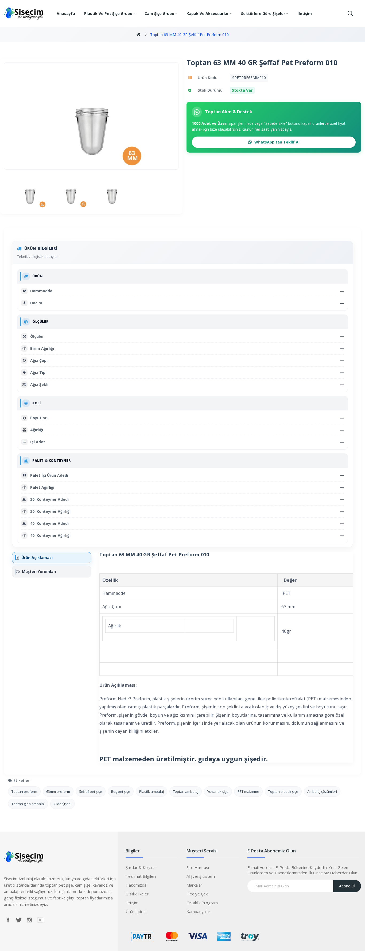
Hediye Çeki (197, 893)
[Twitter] (19, 920)
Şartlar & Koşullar (141, 867)
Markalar (194, 885)
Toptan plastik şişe (283, 791)
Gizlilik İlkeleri (137, 893)
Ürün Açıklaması (37, 557)
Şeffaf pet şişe (90, 791)
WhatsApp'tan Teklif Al (276, 142)
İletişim (132, 902)
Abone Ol (347, 885)
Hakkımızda (136, 885)
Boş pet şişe (120, 791)
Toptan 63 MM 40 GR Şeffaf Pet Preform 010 (189, 34)
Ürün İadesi (136, 911)
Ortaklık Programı (203, 902)
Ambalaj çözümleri (322, 791)
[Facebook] (8, 920)
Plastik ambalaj (151, 791)
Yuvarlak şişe (217, 791)
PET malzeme (248, 791)
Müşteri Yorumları (39, 571)
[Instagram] (29, 920)
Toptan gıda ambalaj (28, 803)
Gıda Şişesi (62, 803)
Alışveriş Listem (201, 876)
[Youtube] (40, 920)
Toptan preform (24, 791)
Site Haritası (198, 867)
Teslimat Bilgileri (141, 876)
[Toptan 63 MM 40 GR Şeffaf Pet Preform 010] (30, 191)
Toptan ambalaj (185, 791)
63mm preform (58, 791)
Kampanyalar (198, 911)
